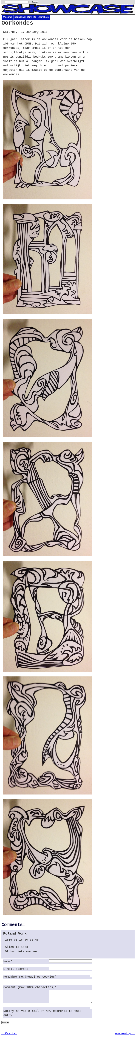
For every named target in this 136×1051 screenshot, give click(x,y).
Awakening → (125, 1033)
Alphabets (43, 17)
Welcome (7, 17)
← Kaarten (9, 1033)
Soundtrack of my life (25, 17)
